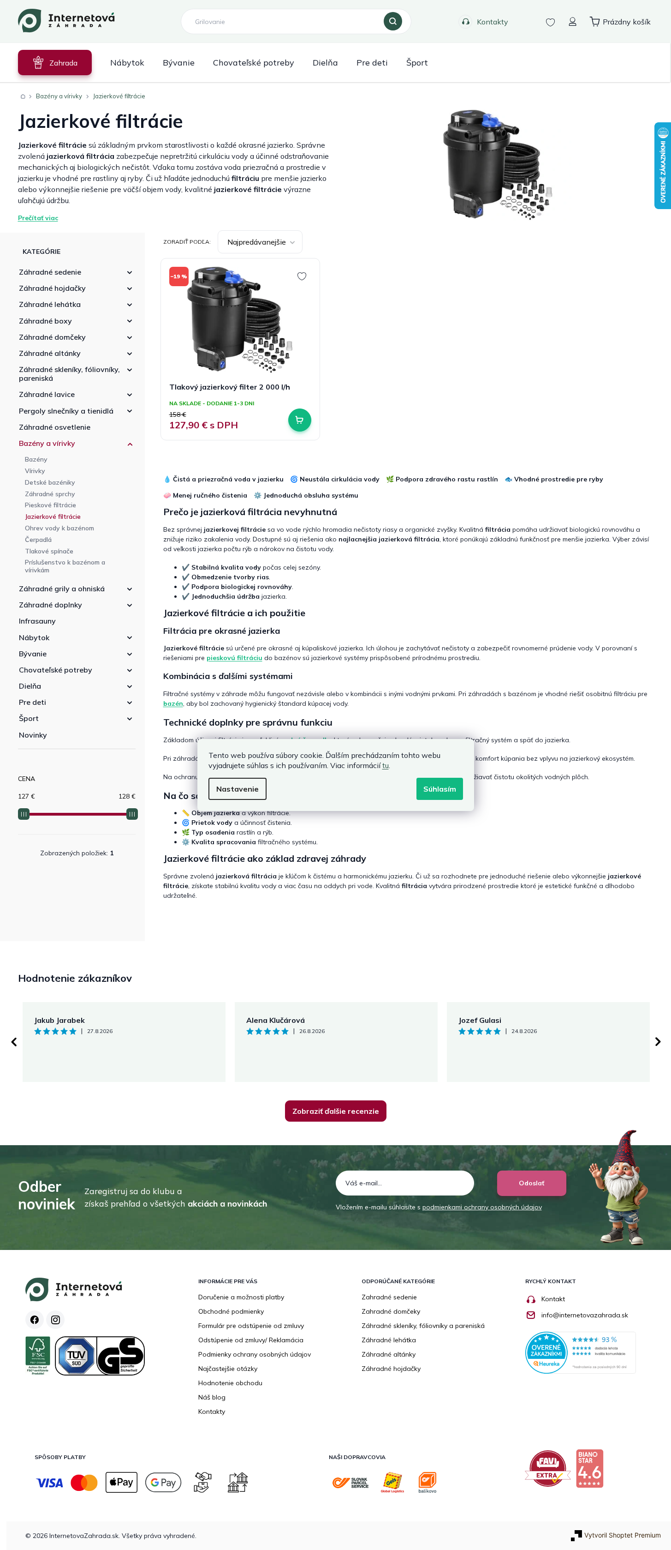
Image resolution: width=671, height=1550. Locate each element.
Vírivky (35, 471)
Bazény (36, 459)
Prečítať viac (38, 218)
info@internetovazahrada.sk (584, 1315)
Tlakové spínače (49, 551)
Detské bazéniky (50, 482)
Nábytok (34, 637)
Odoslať (531, 1183)
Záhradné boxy (45, 320)
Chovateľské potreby (55, 669)
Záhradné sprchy (50, 494)
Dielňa (30, 686)
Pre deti (32, 702)
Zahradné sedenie (389, 1297)
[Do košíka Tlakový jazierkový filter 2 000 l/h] (299, 420)
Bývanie (33, 653)
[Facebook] (34, 1319)
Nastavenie (237, 788)
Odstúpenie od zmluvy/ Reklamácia (250, 1340)
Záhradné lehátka (50, 304)
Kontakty (492, 21)
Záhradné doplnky (50, 604)
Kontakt (553, 1299)
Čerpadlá (38, 539)
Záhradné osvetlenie (54, 427)
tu (385, 765)
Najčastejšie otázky (227, 1368)
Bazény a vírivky (47, 443)
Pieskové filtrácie (50, 505)
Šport (29, 718)
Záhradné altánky (50, 353)
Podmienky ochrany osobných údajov (254, 1354)
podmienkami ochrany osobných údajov (482, 1207)
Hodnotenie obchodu (230, 1383)
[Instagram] (55, 1319)
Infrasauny (37, 620)
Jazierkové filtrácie (53, 516)
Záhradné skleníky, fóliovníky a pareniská (423, 1326)
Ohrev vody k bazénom (59, 528)
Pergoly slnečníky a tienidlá (66, 410)
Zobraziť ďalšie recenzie (335, 1111)
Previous (13, 1042)
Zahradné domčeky (391, 1311)
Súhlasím (439, 788)
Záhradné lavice (47, 394)
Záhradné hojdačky (52, 288)
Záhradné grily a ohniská (62, 588)
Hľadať (393, 21)
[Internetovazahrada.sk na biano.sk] (592, 1472)
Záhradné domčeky (52, 337)
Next (658, 1042)
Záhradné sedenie (50, 271)
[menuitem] (55, 62)
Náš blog (212, 1397)
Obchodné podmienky (231, 1311)
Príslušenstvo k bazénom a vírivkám (65, 566)
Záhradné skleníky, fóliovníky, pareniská (69, 374)
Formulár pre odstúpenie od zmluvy (251, 1326)
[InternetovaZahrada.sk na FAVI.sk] (550, 1472)
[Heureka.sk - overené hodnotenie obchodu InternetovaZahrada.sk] (580, 1352)
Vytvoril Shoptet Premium (622, 1535)
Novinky (33, 734)
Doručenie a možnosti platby (241, 1297)
